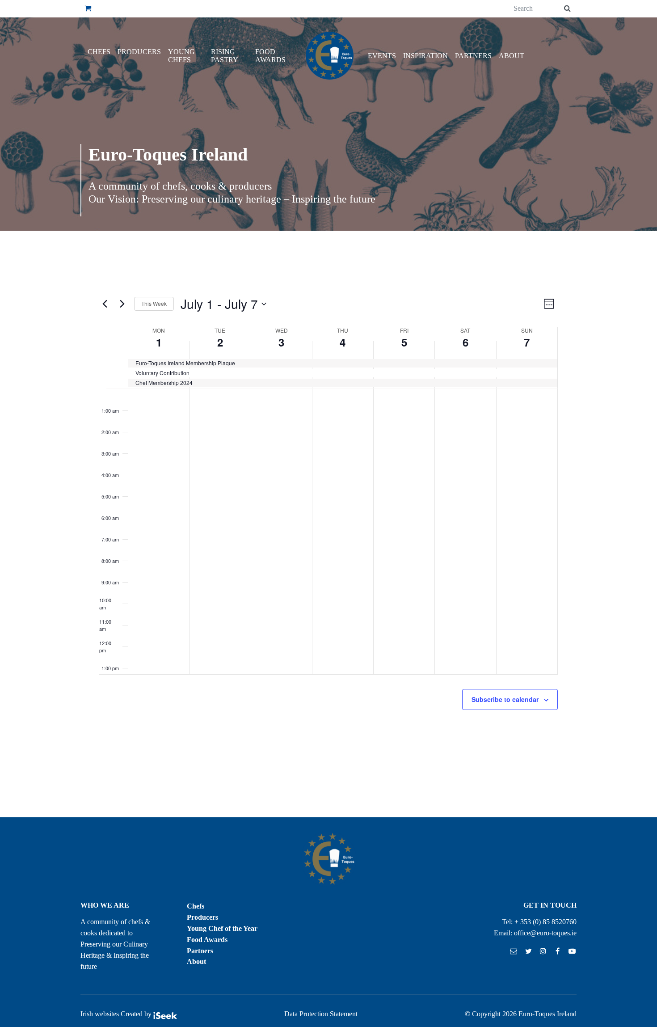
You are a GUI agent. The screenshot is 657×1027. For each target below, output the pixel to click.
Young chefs (181, 55)
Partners (473, 55)
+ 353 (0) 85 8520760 (545, 922)
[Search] (567, 8)
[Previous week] (104, 304)
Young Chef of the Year (222, 928)
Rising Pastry (224, 55)
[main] (328, 524)
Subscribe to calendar (505, 699)
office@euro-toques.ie (545, 933)
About (511, 55)
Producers (139, 51)
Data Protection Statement (321, 1014)
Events (382, 55)
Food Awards (270, 55)
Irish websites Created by (116, 1014)
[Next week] (122, 304)
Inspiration (425, 55)
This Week (154, 303)
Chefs (99, 51)
